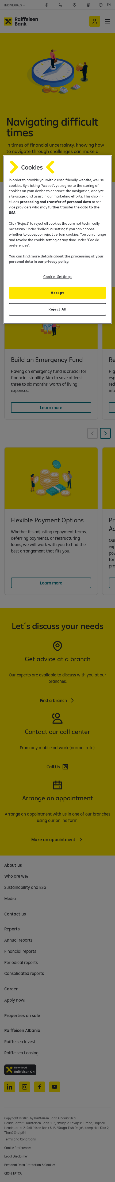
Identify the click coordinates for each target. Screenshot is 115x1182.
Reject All (57, 308)
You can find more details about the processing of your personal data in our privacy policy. (56, 259)
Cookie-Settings (57, 276)
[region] (57, 239)
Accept (57, 292)
